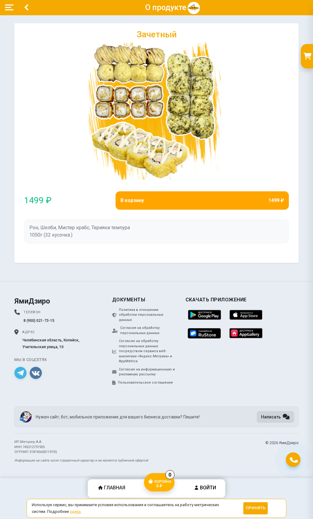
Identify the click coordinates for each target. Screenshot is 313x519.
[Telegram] (20, 373)
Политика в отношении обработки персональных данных (141, 315)
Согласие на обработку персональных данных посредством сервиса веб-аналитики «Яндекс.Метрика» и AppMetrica (145, 351)
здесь (75, 511)
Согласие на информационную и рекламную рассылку (147, 372)
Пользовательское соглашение (145, 383)
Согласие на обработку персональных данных (140, 330)
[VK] (36, 373)
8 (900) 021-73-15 (39, 320)
